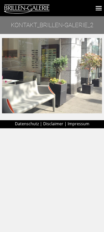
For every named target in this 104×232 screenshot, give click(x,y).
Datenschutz (27, 124)
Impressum (78, 124)
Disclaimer (53, 124)
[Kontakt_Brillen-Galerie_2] (52, 75)
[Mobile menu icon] (98, 8)
